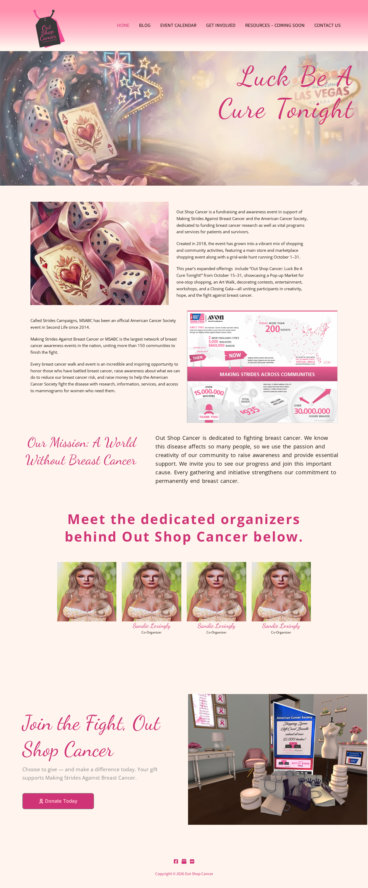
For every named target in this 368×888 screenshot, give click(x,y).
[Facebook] (175, 861)
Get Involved (220, 25)
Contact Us (327, 25)
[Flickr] (192, 861)
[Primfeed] (184, 861)
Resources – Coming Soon (275, 25)
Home (123, 25)
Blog (145, 25)
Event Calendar (178, 25)
